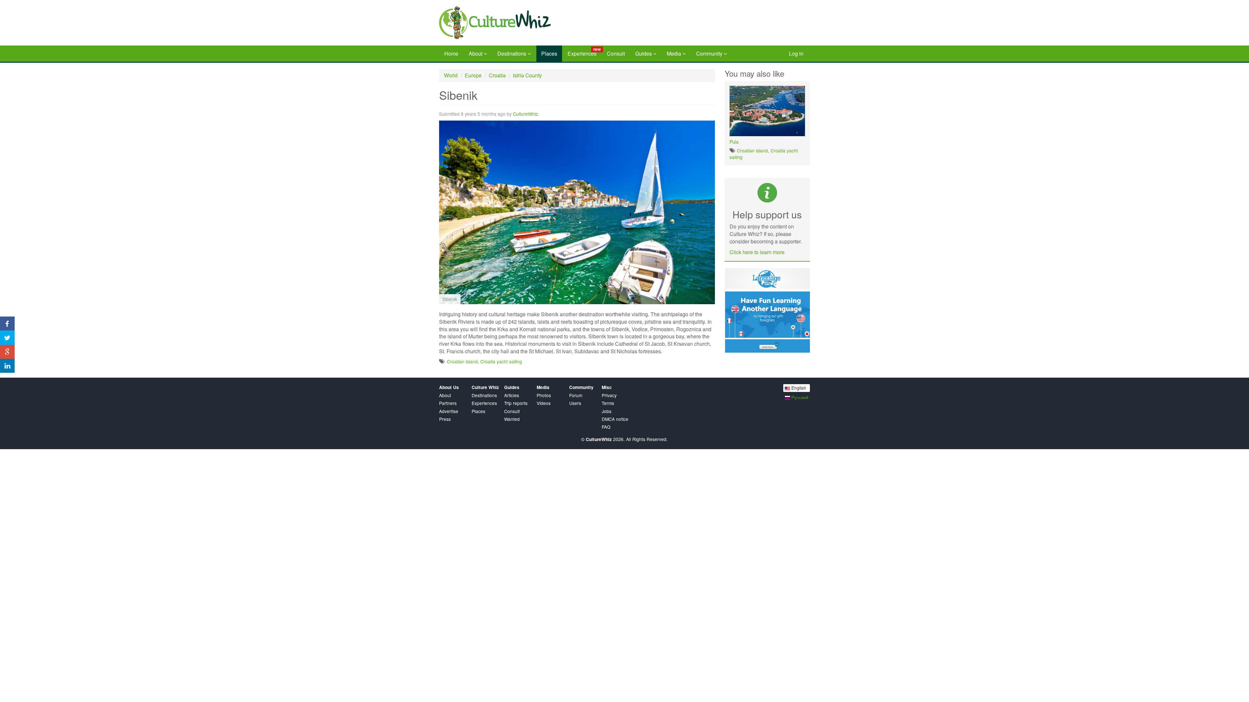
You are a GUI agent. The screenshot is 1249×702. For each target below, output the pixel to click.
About (476, 53)
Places (549, 53)
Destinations (512, 53)
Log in (796, 53)
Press (445, 419)
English (798, 387)
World (451, 75)
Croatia (497, 75)
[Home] (513, 22)
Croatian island (462, 361)
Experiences (584, 51)
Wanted (512, 419)
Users (575, 403)
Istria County (527, 75)
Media (674, 53)
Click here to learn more (757, 252)
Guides (644, 53)
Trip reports (516, 403)
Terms (608, 403)
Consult (616, 53)
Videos (544, 403)
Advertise (448, 411)
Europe (473, 75)
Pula (734, 141)
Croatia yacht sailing (501, 361)
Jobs (606, 411)
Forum (575, 395)
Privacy (609, 395)
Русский (799, 397)
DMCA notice (615, 419)
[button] (709, 126)
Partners (448, 403)
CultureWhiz (525, 113)
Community (710, 53)
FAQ (606, 427)
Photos (544, 395)
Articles (511, 395)
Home (451, 53)
